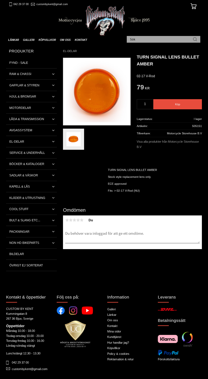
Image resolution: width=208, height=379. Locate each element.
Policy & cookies (118, 353)
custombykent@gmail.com (52, 4)
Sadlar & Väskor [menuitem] (23, 175)
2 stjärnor (71, 220)
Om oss (112, 320)
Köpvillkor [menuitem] (47, 39)
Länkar (111, 314)
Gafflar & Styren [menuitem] (24, 85)
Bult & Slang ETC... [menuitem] (24, 220)
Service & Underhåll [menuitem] (27, 152)
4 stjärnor (78, 220)
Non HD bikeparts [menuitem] (24, 242)
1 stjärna (67, 220)
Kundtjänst (114, 337)
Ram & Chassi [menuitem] (20, 74)
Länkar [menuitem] (13, 39)
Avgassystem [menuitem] (20, 130)
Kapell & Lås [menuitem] (19, 186)
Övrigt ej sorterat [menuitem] (26, 265)
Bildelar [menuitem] (16, 254)
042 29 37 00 (21, 4)
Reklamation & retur (120, 359)
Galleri (111, 309)
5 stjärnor (81, 220)
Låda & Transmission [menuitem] (26, 119)
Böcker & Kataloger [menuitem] (26, 164)
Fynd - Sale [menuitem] (18, 62)
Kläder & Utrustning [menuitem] (27, 198)
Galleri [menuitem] (29, 39)
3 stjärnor (74, 220)
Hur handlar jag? (118, 342)
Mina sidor (114, 331)
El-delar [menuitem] (16, 141)
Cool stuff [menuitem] (18, 209)
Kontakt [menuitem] (81, 39)
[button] (53, 74)
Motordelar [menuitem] (20, 108)
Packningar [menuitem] (19, 231)
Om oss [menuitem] (65, 39)
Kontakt (112, 326)
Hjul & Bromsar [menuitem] (22, 96)
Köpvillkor (113, 348)
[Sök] (195, 39)
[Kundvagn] (194, 6)
